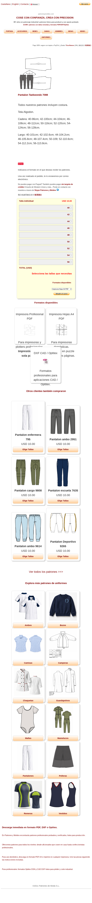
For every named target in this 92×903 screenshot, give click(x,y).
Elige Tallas (28, 449)
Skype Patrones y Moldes (45, 190)
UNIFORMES (46, 37)
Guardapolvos (63, 700)
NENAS (70, 31)
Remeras (28, 813)
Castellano (5, 4)
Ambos (28, 625)
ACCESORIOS (22, 31)
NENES (82, 31)
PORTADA (9, 31)
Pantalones (28, 776)
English (15, 4)
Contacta (24, 4)
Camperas (63, 663)
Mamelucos (62, 738)
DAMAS (47, 31)
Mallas (28, 738)
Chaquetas (28, 700)
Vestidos (63, 813)
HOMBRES (59, 31)
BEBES (35, 31)
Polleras (63, 776)
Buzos (63, 625)
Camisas (28, 663)
